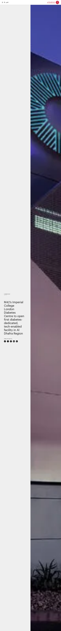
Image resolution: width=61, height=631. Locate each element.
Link (5, 341)
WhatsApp (17, 341)
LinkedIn (14, 341)
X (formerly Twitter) (8, 341)
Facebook (11, 341)
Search (5, 2)
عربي (7, 2)
